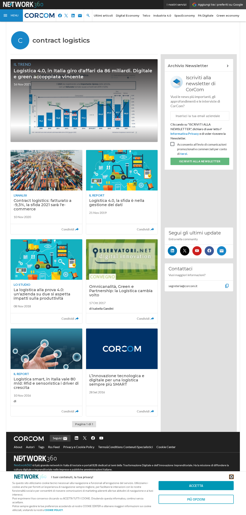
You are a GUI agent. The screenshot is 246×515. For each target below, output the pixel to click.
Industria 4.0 (162, 15)
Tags (41, 447)
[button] (11, 15)
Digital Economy (127, 15)
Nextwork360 (23, 465)
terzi (183, 153)
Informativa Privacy (184, 133)
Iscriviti (199, 161)
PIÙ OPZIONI (196, 499)
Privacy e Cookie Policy (78, 447)
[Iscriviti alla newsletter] (221, 250)
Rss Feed (54, 447)
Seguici (58, 438)
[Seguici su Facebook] (209, 250)
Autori (30, 447)
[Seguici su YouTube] (197, 250)
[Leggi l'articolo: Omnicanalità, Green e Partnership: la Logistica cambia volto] (122, 281)
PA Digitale (205, 15)
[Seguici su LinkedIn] (172, 250)
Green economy (227, 15)
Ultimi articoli (103, 15)
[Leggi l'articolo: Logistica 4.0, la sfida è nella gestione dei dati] (122, 192)
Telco (146, 15)
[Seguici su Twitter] (184, 250)
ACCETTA (196, 485)
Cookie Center (166, 447)
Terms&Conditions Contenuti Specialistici (125, 447)
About (18, 447)
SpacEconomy (184, 15)
